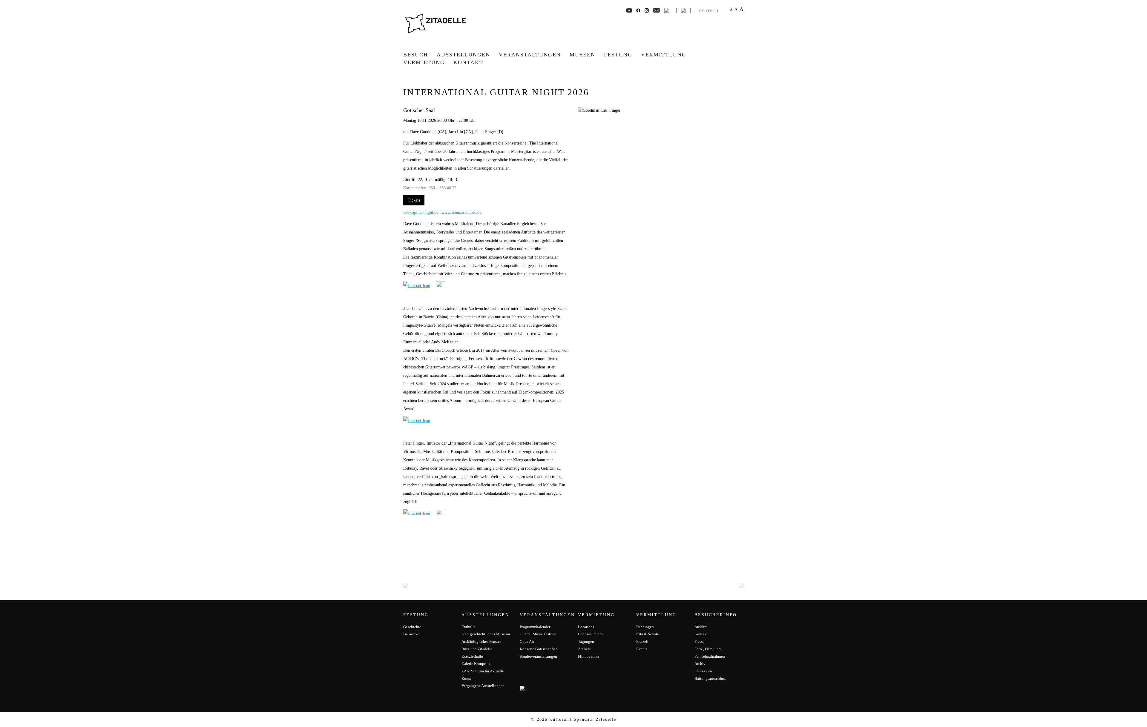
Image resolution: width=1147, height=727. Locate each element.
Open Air (527, 641)
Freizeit (642, 641)
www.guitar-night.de (420, 212)
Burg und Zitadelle (476, 649)
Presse (699, 641)
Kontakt (468, 62)
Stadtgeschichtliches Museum (485, 634)
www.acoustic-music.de (461, 212)
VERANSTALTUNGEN (530, 55)
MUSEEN (582, 55)
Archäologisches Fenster (481, 641)
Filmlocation (588, 656)
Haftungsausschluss (710, 678)
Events (641, 649)
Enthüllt (468, 627)
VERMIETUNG (424, 62)
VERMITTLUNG (663, 55)
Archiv (700, 663)
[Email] (656, 10)
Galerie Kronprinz (475, 663)
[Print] (667, 10)
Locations (586, 627)
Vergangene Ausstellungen (483, 685)
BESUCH (415, 55)
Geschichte (412, 627)
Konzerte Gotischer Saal (539, 649)
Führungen (645, 627)
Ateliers (584, 649)
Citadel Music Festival (538, 634)
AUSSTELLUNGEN (463, 55)
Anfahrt (700, 627)
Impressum (703, 671)
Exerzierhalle (472, 656)
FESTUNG (618, 55)
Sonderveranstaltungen (538, 656)
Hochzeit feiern (590, 634)
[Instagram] (646, 10)
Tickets (414, 200)
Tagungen (586, 641)
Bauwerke (411, 634)
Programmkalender (535, 627)
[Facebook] (629, 10)
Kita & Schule (647, 634)
